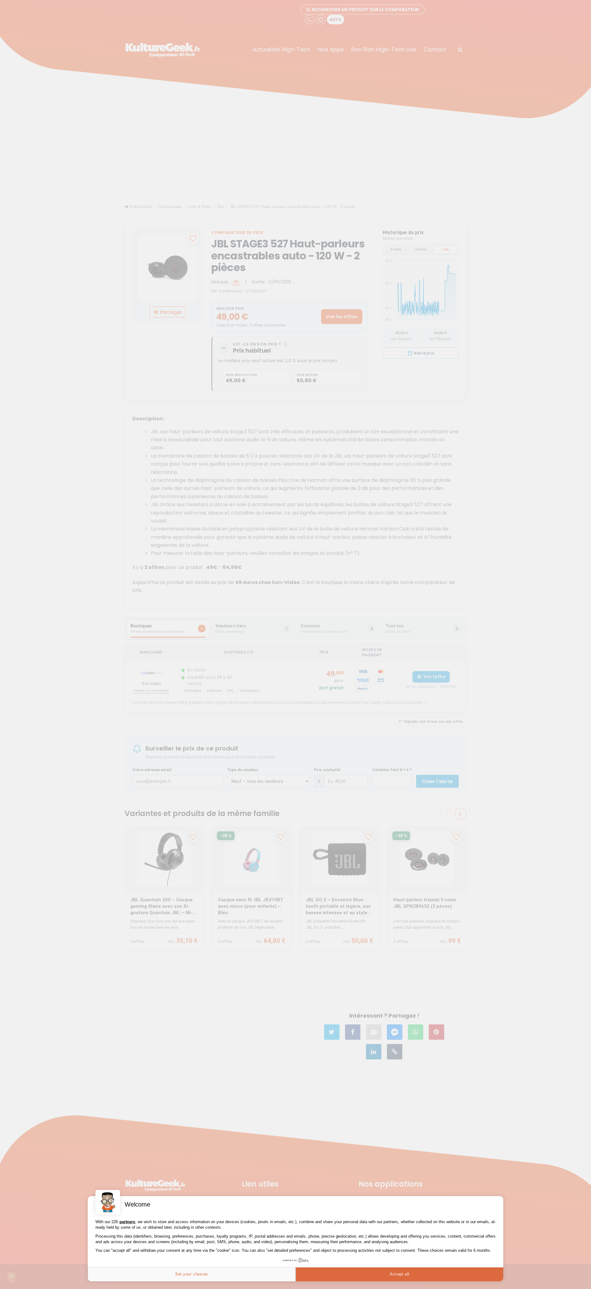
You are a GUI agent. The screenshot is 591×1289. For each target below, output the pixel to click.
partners (127, 1221)
